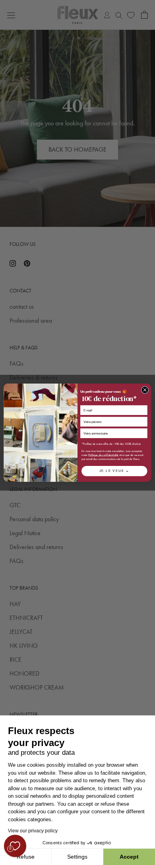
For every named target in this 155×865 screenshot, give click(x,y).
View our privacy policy (33, 831)
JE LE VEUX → (114, 470)
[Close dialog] (144, 389)
